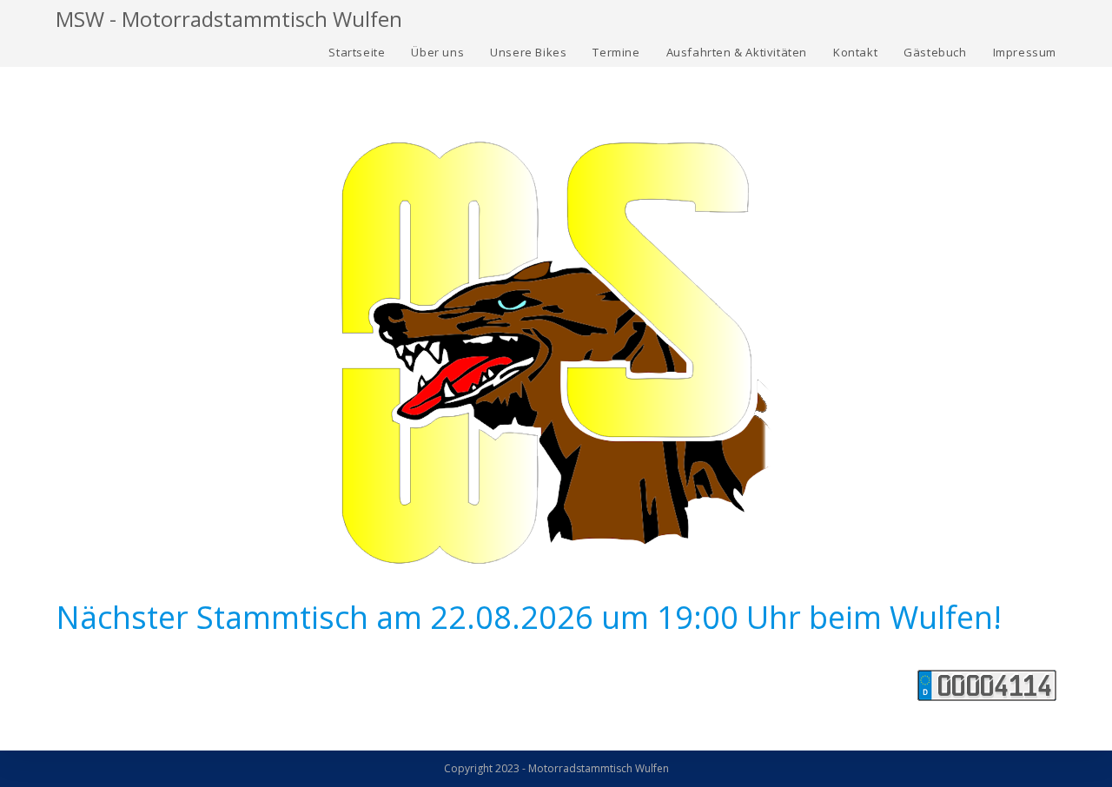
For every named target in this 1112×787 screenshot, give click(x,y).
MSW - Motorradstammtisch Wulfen (229, 18)
